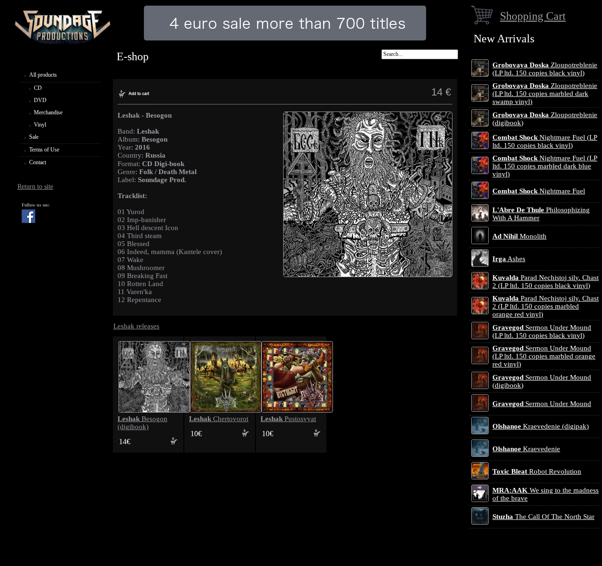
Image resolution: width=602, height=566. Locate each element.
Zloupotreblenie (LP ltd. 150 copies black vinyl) (544, 69)
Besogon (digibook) (142, 422)
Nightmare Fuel (538, 191)
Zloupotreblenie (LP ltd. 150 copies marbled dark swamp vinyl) (544, 93)
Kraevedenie (526, 449)
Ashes (508, 259)
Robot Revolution (536, 471)
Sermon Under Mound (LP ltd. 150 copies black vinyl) (541, 331)
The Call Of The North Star (543, 516)
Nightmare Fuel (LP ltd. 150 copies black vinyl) (544, 141)
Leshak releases (136, 326)
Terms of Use (44, 149)
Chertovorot (218, 419)
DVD (40, 100)
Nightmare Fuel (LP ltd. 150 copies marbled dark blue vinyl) (544, 166)
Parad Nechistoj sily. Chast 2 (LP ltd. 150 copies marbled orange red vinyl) (545, 306)
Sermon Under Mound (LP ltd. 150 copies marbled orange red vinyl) (543, 356)
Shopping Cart (533, 15)
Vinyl (40, 124)
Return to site (35, 186)
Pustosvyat (288, 419)
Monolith (519, 236)
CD (38, 88)
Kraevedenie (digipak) (540, 426)
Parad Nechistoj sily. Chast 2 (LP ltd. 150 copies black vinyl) (545, 281)
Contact (37, 162)
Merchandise (48, 112)
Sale (34, 137)
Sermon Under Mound (541, 403)
